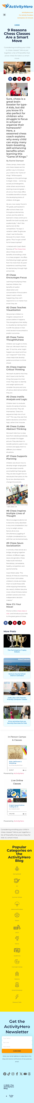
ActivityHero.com (27, 12)
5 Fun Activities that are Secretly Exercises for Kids (17, 722)
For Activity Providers (26, 15)
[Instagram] (13, 1073)
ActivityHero (19, 773)
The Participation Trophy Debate (17, 651)
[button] (4, 14)
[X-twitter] (21, 1073)
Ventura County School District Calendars (17, 674)
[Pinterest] (4, 1073)
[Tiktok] (8, 1073)
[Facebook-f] (17, 1073)
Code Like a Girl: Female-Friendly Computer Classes (17, 698)
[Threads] (29, 1073)
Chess (17, 25)
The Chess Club (20, 249)
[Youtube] (25, 1073)
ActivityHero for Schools (25, 18)
